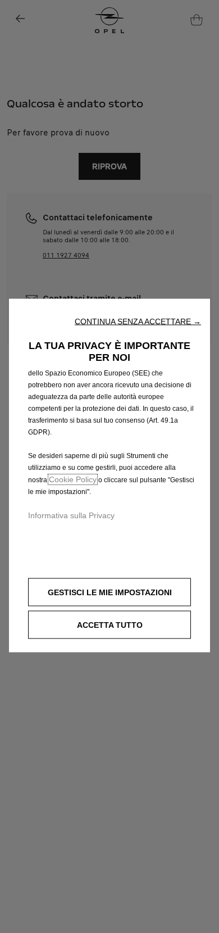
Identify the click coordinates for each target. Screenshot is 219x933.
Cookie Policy (73, 479)
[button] (138, 321)
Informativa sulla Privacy (71, 515)
